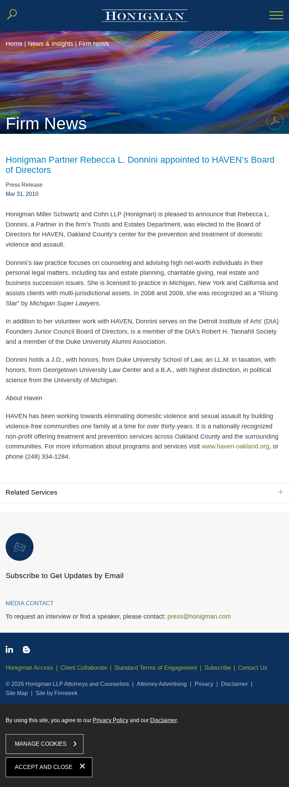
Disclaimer (234, 684)
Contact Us (253, 667)
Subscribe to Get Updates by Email (65, 575)
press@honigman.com (199, 616)
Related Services (31, 492)
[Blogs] (26, 651)
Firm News (94, 43)
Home (14, 43)
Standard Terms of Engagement (155, 667)
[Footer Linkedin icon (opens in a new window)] (9, 651)
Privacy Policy (110, 720)
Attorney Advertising (162, 684)
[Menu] (276, 16)
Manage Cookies (41, 744)
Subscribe (217, 667)
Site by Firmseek (57, 693)
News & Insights (50, 43)
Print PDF (274, 121)
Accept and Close (44, 767)
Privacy (204, 684)
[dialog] (144, 745)
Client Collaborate (83, 667)
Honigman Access (29, 667)
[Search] (12, 14)
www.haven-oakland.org (235, 446)
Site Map (17, 693)
